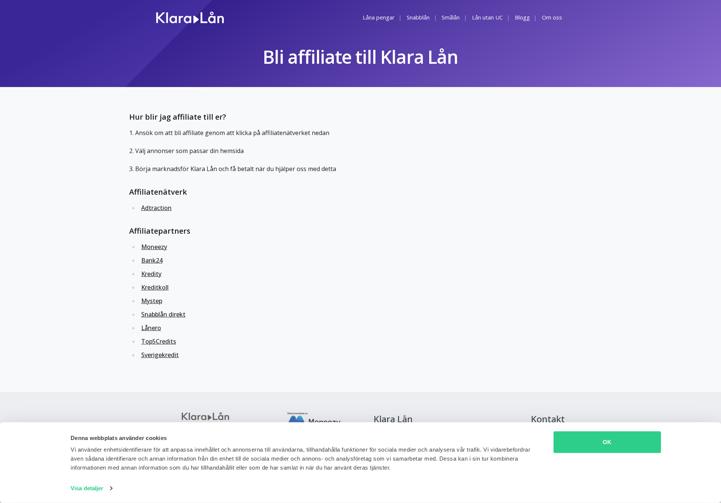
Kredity (151, 274)
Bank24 (152, 260)
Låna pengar (379, 17)
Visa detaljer (87, 488)
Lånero (151, 328)
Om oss (552, 17)
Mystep (151, 301)
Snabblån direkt (163, 314)
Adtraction (156, 208)
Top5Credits (158, 341)
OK (607, 442)
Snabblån (418, 17)
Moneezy (154, 247)
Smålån (451, 17)
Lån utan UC (487, 17)
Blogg (522, 17)
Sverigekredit (160, 355)
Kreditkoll (155, 287)
